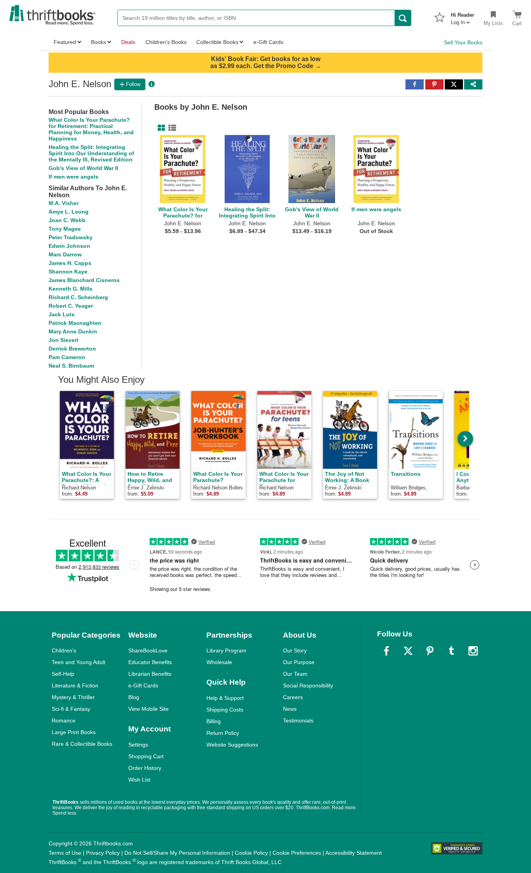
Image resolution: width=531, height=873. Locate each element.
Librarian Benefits (149, 674)
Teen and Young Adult (78, 662)
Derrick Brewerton (72, 348)
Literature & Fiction (75, 685)
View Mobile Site (148, 709)
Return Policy (222, 733)
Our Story (295, 650)
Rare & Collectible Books (82, 744)
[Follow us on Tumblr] (451, 651)
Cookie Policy (251, 853)
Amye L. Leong (69, 212)
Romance (63, 720)
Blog (133, 697)
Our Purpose (298, 662)
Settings (138, 745)
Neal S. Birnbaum (71, 366)
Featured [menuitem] (65, 42)
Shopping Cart (146, 756)
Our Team (295, 674)
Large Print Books (74, 732)
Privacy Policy (103, 853)
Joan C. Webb (67, 220)
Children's (64, 650)
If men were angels (73, 177)
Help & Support (225, 698)
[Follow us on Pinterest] (430, 651)
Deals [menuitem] (128, 42)
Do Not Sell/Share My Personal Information (177, 853)
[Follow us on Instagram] (473, 651)
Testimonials (298, 720)
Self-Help (63, 674)
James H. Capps (70, 263)
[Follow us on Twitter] (408, 651)
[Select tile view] (170, 128)
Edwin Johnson (69, 246)
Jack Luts (62, 314)
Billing (213, 721)
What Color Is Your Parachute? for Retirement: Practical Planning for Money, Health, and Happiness (91, 129)
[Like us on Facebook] (386, 651)
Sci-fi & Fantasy (71, 709)
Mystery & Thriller (73, 697)
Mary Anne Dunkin (73, 331)
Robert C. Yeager (71, 306)
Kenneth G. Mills (71, 289)
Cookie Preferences (296, 853)
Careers (293, 697)
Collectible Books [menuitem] (217, 42)
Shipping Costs (224, 709)
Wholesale (219, 662)
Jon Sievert (64, 340)
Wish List (139, 780)
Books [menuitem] (98, 42)
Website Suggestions (232, 745)
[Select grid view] (159, 128)
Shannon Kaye (68, 271)
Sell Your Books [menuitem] (463, 42)
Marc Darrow (65, 254)
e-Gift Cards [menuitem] (268, 42)
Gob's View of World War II (83, 168)
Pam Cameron (67, 357)
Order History (144, 768)
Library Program (226, 650)
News (290, 709)
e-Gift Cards (143, 685)
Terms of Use (65, 853)
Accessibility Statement (353, 853)
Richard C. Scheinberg (78, 297)
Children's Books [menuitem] (166, 42)
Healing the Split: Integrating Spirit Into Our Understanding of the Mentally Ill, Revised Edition (91, 153)
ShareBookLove (148, 650)
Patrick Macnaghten (75, 323)
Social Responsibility (308, 685)
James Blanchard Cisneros (84, 280)
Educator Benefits (150, 662)
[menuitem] (462, 16)
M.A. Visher (64, 203)
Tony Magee (65, 229)
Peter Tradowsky (71, 237)
